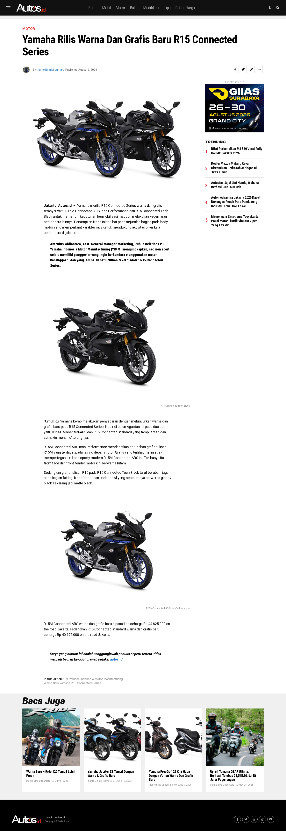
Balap (134, 7)
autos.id (116, 659)
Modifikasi (151, 7)
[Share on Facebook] (235, 69)
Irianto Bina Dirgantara (50, 69)
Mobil (106, 7)
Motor (120, 7)
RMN (66, 821)
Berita (92, 7)
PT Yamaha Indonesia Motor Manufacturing (94, 679)
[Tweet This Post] (243, 69)
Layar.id (49, 817)
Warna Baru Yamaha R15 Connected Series (72, 683)
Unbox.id (60, 817)
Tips (167, 7)
